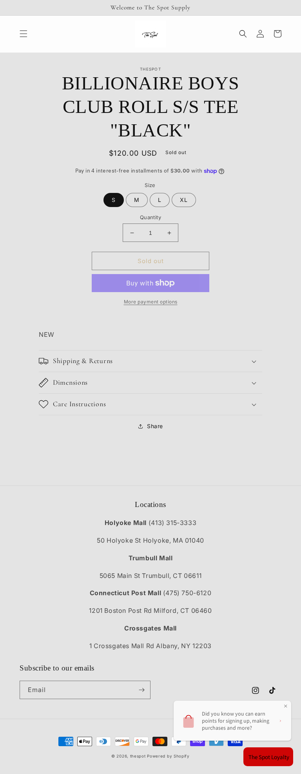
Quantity (150, 217)
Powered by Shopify (168, 756)
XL (184, 199)
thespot (138, 756)
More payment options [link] (151, 302)
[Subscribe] (141, 690)
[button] (23, 33)
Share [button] (155, 426)
